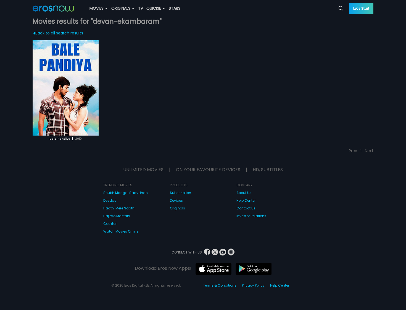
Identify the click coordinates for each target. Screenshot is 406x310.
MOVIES (97, 8)
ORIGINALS (121, 8)
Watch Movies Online (120, 231)
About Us (243, 192)
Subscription (180, 192)
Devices (176, 200)
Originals (177, 208)
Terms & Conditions (219, 285)
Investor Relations (251, 216)
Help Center (245, 200)
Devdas (109, 200)
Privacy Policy (253, 285)
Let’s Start (361, 8)
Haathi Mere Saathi (119, 208)
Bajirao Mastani (116, 216)
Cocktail (110, 223)
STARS (174, 8)
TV (140, 8)
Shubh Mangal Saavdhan (125, 192)
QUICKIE (154, 8)
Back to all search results (59, 33)
